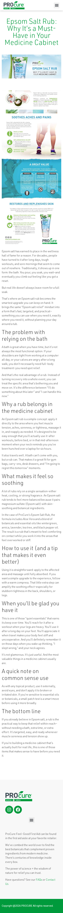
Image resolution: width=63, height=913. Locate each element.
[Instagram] (9, 810)
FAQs (39, 879)
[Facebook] (18, 810)
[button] (56, 5)
